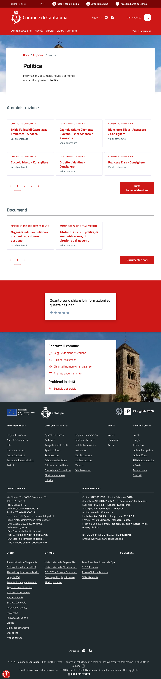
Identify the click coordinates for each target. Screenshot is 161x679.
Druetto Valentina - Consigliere (72, 164)
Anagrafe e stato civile (56, 445)
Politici (10, 465)
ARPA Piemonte (90, 577)
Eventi (136, 435)
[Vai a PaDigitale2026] (135, 411)
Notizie (111, 435)
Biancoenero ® (92, 670)
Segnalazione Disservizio (19, 587)
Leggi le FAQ (13, 577)
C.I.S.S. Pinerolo (90, 567)
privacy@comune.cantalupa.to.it (106, 539)
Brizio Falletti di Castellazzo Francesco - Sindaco (29, 131)
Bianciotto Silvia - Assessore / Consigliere (127, 131)
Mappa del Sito (14, 638)
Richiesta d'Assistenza (18, 592)
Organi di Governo (16, 435)
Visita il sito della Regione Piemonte (63, 562)
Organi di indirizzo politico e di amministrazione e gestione (29, 236)
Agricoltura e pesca (54, 435)
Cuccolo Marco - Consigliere (29, 162)
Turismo (79, 465)
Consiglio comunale (23, 123)
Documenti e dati (137, 260)
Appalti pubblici (52, 450)
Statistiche (12, 633)
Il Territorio (138, 445)
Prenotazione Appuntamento (22, 582)
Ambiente (50, 440)
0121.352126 (18, 501)
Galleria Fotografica (143, 450)
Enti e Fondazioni (16, 455)
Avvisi (111, 445)
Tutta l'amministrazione (137, 188)
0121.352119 (18, 505)
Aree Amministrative (17, 440)
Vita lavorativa (83, 470)
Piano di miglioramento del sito (23, 572)
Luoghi (136, 440)
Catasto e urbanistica (56, 460)
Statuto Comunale (16, 602)
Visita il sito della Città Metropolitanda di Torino (69, 567)
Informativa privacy (17, 607)
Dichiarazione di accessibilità (21, 567)
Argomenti (38, 55)
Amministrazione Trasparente (22, 562)
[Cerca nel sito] (147, 17)
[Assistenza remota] (83, 666)
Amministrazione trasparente (30, 226)
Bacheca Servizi (15, 597)
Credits (10, 623)
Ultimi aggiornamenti (18, 628)
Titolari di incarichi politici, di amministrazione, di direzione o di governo (79, 236)
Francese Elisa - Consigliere (126, 162)
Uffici (9, 445)
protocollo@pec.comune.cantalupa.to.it (34, 516)
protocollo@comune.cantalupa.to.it (32, 520)
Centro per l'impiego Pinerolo (60, 577)
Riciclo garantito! (53, 582)
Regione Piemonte (18, 3)
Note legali (12, 612)
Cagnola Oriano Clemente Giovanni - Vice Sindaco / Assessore (76, 133)
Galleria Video (140, 455)
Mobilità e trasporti (85, 440)
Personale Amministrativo (20, 460)
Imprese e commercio (86, 435)
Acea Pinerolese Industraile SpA (98, 562)
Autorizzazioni (52, 455)
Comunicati (113, 440)
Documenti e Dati (16, 450)
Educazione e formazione (58, 470)
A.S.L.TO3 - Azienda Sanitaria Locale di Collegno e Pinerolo (75, 572)
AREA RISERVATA (80, 674)
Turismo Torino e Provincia (95, 572)
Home (26, 55)
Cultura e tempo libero (56, 465)
